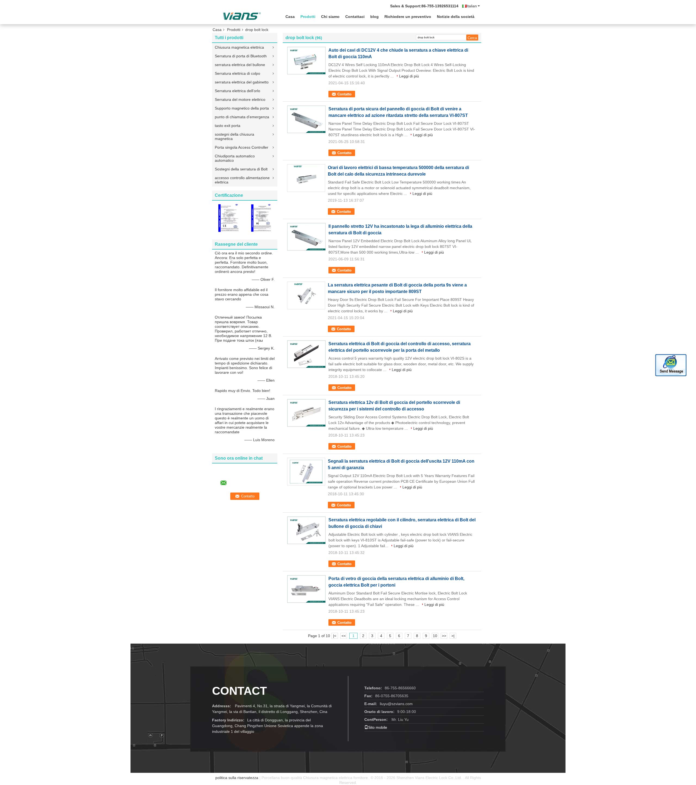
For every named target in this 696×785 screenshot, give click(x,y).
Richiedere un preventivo (407, 16)
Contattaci (355, 16)
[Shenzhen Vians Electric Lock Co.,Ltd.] (242, 16)
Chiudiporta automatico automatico (235, 158)
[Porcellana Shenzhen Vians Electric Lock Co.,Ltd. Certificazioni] (228, 218)
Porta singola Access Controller (241, 147)
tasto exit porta (227, 125)
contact (239, 690)
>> (444, 636)
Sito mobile (377, 727)
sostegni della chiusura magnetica (234, 136)
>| (453, 636)
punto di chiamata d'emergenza (242, 117)
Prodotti (307, 16)
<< (343, 636)
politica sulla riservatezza (236, 777)
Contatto (344, 94)
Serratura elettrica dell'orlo (237, 91)
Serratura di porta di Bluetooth (241, 56)
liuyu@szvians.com (396, 704)
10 (435, 636)
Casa (290, 16)
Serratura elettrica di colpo (237, 73)
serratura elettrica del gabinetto (242, 82)
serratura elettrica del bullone (240, 65)
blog (374, 16)
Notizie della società (455, 16)
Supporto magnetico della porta (242, 108)
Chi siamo (330, 16)
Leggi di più (409, 76)
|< (334, 636)
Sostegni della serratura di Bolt (241, 169)
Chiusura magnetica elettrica (239, 47)
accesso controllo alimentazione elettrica (242, 180)
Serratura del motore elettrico (240, 99)
